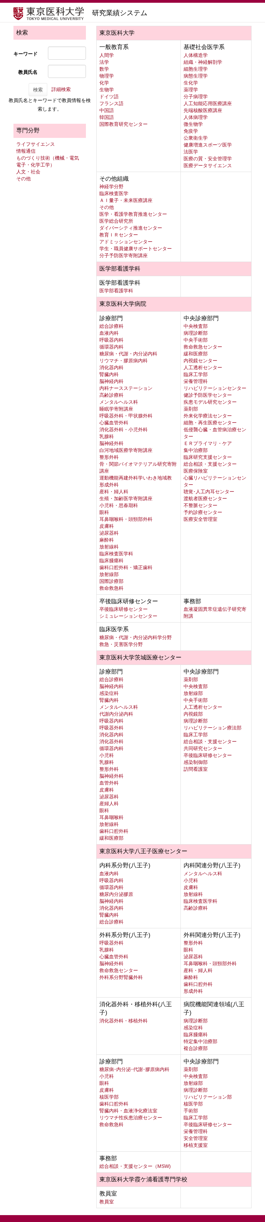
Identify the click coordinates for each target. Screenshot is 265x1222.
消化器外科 (111, 741)
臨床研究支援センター (208, 457)
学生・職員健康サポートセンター (135, 248)
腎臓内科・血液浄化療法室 (128, 1110)
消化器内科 (111, 367)
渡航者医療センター (205, 498)
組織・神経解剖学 (203, 62)
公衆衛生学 (196, 138)
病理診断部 (196, 333)
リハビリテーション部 (208, 1097)
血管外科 (109, 783)
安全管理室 (196, 1138)
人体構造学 (196, 55)
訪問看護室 (196, 769)
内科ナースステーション (126, 388)
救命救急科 (111, 588)
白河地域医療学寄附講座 (126, 450)
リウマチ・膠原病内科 (123, 360)
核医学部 (109, 1097)
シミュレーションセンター (128, 616)
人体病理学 (196, 117)
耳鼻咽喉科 (111, 817)
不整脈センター (200, 505)
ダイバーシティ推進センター (130, 228)
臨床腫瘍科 (111, 560)
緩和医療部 (196, 353)
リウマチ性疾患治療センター (130, 1117)
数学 (104, 69)
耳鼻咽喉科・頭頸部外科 (126, 519)
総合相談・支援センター (210, 464)
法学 (104, 62)
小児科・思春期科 (118, 505)
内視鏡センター (200, 360)
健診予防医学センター (208, 395)
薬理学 (191, 89)
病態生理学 (196, 76)
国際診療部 (111, 581)
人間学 (106, 55)
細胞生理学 (196, 69)
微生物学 (193, 124)
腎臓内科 (109, 374)
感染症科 (109, 693)
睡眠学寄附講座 (116, 409)
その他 (23, 178)
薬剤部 (191, 409)
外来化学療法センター (208, 415)
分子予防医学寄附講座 (123, 255)
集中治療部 (196, 450)
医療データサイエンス (208, 165)
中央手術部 (196, 340)
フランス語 (111, 103)
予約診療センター (203, 512)
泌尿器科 (109, 533)
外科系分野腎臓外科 (121, 977)
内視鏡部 (193, 714)
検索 (38, 89)
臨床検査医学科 (116, 553)
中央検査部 (196, 326)
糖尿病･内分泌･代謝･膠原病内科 (134, 1069)
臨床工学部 (196, 374)
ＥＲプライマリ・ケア (208, 443)
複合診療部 (196, 1048)
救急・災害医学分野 (121, 644)
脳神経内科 (111, 381)
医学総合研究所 (116, 221)
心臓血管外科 (113, 422)
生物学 (106, 89)
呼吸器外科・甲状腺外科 (126, 415)
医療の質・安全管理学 (208, 158)
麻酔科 (106, 540)
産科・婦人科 (113, 491)
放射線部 (109, 574)
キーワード (25, 54)
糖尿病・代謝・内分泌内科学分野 (135, 637)
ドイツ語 (109, 96)
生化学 (191, 82)
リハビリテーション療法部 (213, 727)
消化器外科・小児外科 (123, 429)
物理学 (106, 76)
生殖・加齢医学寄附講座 (126, 498)
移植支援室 (196, 1145)
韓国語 (106, 117)
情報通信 (26, 151)
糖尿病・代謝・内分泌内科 (128, 353)
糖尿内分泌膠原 (116, 894)
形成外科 (109, 484)
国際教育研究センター (123, 124)
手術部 (191, 1110)
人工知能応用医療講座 (208, 103)
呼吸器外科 (111, 727)
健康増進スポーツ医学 (208, 145)
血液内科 (109, 333)
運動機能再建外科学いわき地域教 (135, 478)
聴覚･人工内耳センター (209, 491)
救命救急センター (203, 347)
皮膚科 (106, 526)
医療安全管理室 (200, 519)
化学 (104, 82)
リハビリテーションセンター (215, 388)
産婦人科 (109, 803)
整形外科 (109, 457)
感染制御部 (196, 762)
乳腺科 (106, 436)
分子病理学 (196, 96)
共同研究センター (203, 748)
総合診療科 (111, 326)
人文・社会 (28, 171)
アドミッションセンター (126, 241)
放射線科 (109, 546)
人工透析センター (203, 367)
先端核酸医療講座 (203, 110)
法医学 (191, 151)
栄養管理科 (196, 381)
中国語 (106, 110)
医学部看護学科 (116, 290)
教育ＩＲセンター (118, 235)
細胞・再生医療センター (210, 422)
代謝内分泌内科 (116, 714)
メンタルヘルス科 (118, 402)
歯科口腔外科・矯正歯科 (126, 567)
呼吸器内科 (111, 340)
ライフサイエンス (35, 144)
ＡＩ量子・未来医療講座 (126, 200)
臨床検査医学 (113, 193)
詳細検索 (61, 89)
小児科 (106, 755)
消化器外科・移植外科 (123, 1020)
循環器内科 (111, 347)
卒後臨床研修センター (123, 609)
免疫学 (191, 131)
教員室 (106, 1201)
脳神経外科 (111, 443)
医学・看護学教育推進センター (133, 214)
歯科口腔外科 (113, 831)
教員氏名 (28, 72)
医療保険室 (196, 471)
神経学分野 (111, 186)
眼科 (104, 512)
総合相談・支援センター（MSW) (135, 1166)
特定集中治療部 (200, 1041)
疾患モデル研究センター (210, 402)
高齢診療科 (111, 395)
